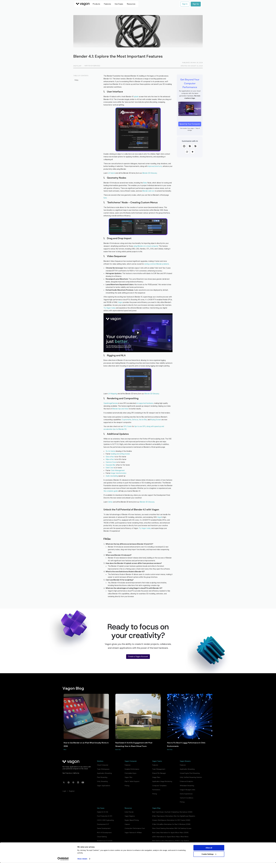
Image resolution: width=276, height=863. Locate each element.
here (105, 198)
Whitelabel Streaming (187, 785)
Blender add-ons (148, 191)
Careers (127, 824)
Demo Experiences (186, 794)
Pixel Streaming (102, 777)
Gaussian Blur (110, 465)
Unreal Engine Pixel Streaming (190, 773)
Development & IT (103, 824)
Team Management (158, 769)
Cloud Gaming (102, 836)
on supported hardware (144, 403)
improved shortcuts (155, 166)
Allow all (209, 848)
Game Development (104, 828)
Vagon (120, 302)
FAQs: (77, 80)
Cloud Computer (102, 765)
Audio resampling (112, 476)
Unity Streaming (102, 781)
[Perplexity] (195, 146)
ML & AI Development (104, 832)
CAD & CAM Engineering (105, 820)
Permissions (156, 790)
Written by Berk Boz (92, 66)
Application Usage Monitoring (162, 781)
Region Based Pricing (132, 820)
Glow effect (110, 457)
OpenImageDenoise (111, 403)
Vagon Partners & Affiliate (133, 832)
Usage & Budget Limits (187, 790)
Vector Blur (143, 419)
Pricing (127, 785)
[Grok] (187, 152)
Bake (145, 183)
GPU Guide (127, 426)
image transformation (118, 473)
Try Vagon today (109, 308)
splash (136, 96)
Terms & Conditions (186, 798)
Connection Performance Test (135, 828)
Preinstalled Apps (130, 773)
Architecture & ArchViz (104, 841)
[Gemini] (192, 152)
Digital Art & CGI (102, 812)
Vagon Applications (103, 785)
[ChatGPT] (184, 146)
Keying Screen (156, 419)
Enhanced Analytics (186, 781)
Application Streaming (104, 773)
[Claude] (190, 146)
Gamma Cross (111, 462)
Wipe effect (110, 459)
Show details (82, 859)
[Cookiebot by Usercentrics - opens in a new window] (63, 858)
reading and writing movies (120, 454)
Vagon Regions (130, 816)
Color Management (118, 470)
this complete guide (111, 491)
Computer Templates (159, 785)
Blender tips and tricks (120, 409)
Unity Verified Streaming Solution (191, 777)
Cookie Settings (208, 854)
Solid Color (109, 468)
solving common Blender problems (156, 264)
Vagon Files (128, 777)
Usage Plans (156, 777)
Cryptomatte (126, 419)
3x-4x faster (110, 451)
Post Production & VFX (104, 816)
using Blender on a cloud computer (145, 246)
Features (127, 765)
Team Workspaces (103, 769)
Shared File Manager (159, 773)
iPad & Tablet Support (132, 781)
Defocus (135, 419)
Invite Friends (129, 812)
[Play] (138, 332)
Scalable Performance (132, 769)
